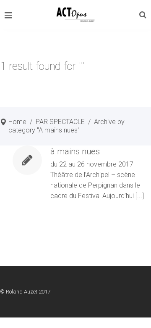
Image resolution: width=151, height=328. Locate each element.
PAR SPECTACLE (60, 122)
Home (17, 122)
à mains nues (75, 151)
